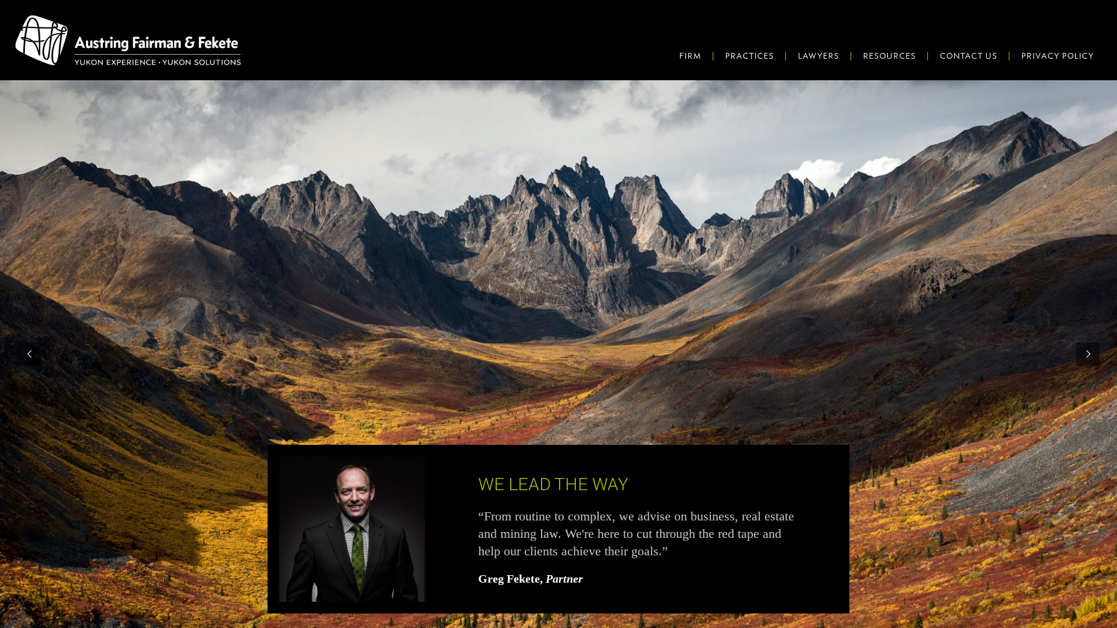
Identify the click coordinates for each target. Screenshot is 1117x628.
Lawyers (818, 56)
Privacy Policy (1057, 56)
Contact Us (968, 56)
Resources (889, 56)
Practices (749, 56)
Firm (690, 56)
